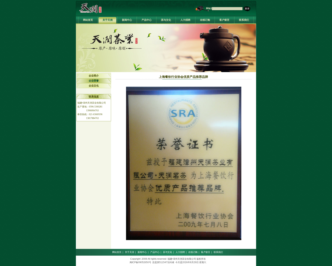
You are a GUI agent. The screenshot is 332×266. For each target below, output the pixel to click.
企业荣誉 (94, 80)
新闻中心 (127, 19)
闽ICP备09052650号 (140, 262)
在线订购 (205, 19)
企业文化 (94, 85)
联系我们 (244, 19)
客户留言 (224, 19)
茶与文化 (166, 19)
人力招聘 (185, 19)
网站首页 (88, 19)
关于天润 (108, 19)
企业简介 (94, 75)
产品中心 (147, 19)
